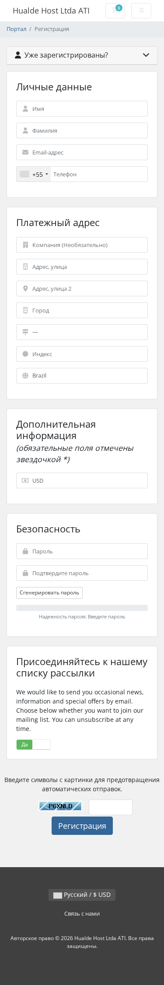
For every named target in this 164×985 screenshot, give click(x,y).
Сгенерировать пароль (49, 592)
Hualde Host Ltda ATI (51, 10)
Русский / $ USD (86, 894)
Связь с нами (82, 913)
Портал (16, 29)
